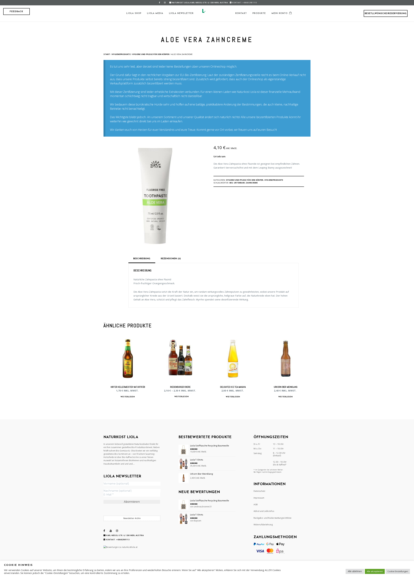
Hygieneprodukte (121, 54)
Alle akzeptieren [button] (375, 571)
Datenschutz (259, 491)
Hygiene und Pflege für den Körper (150, 54)
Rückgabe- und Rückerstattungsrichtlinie (273, 518)
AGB (256, 504)
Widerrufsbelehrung (263, 524)
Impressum (259, 497)
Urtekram (219, 156)
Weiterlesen (127, 397)
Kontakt (241, 13)
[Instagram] (164, 3)
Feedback (16, 12)
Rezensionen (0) (171, 259)
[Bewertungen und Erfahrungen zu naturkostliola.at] (120, 547)
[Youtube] (111, 530)
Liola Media (155, 13)
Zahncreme (252, 182)
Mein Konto (280, 13)
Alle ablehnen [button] (355, 571)
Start (107, 54)
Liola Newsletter (181, 13)
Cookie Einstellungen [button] (397, 571)
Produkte (259, 13)
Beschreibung (141, 259)
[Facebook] (159, 3)
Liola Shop (133, 13)
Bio (231, 182)
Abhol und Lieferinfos (264, 511)
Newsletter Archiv (132, 518)
